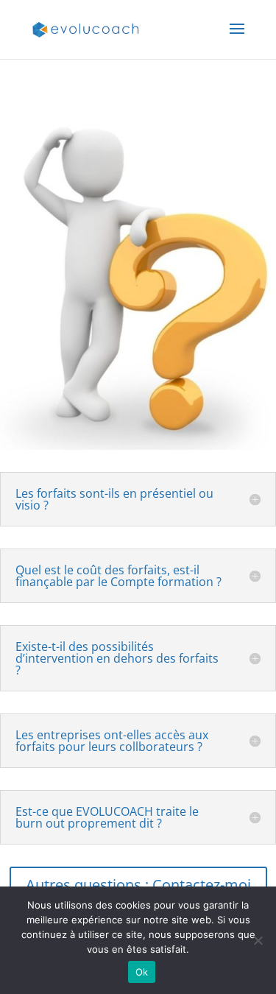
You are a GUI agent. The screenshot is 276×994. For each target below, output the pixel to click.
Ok (142, 972)
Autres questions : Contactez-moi (138, 885)
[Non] (257, 940)
